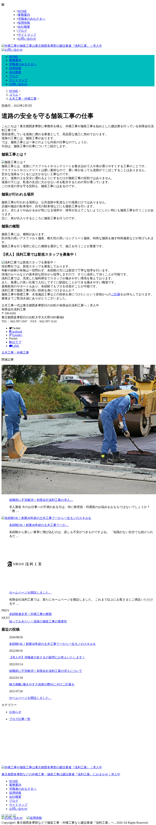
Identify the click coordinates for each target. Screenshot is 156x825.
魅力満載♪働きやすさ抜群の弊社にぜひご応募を (42, 684)
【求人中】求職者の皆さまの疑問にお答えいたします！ (47, 657)
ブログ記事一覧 (19, 719)
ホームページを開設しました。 (30, 592)
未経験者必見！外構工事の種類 (30, 614)
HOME (22, 11)
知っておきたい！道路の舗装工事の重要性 (38, 621)
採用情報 (24, 22)
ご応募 (115, 294)
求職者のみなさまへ (31, 18)
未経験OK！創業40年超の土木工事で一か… (38, 525)
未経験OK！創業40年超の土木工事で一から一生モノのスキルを (52, 643)
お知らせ (15, 712)
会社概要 (24, 26)
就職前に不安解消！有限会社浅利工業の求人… (41, 500)
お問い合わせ (27, 38)
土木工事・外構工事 (23, 98)
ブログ (22, 30)
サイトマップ (27, 34)
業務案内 (24, 14)
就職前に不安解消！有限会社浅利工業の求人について (45, 670)
